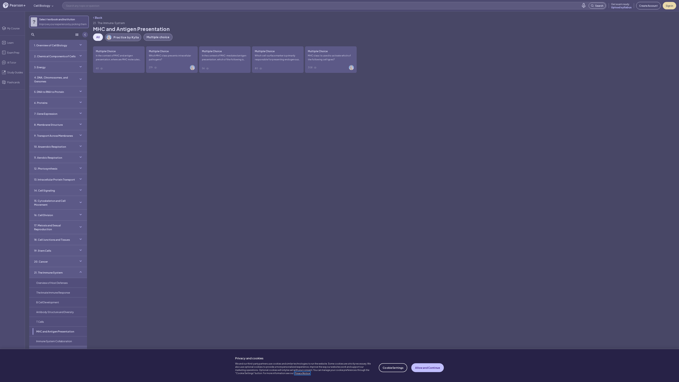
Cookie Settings (393, 367)
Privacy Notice (302, 373)
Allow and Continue (427, 367)
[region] (339, 365)
